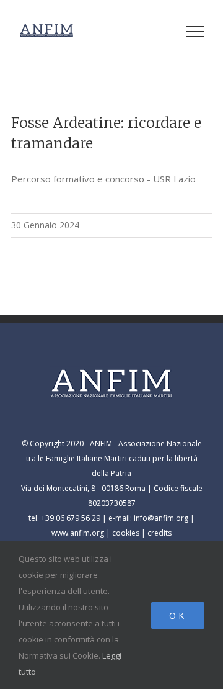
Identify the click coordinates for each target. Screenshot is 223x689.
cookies (125, 533)
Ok (177, 615)
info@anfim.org (161, 518)
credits (159, 533)
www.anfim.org (77, 533)
